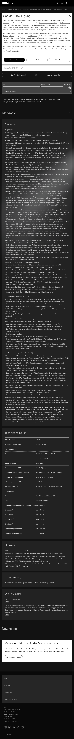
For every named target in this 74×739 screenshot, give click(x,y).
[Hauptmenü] (70, 3)
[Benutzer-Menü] (66, 3)
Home (3, 9)
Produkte (10, 9)
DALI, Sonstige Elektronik (60, 9)
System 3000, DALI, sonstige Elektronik (40, 9)
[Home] (29, 3)
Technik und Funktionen (21, 9)
